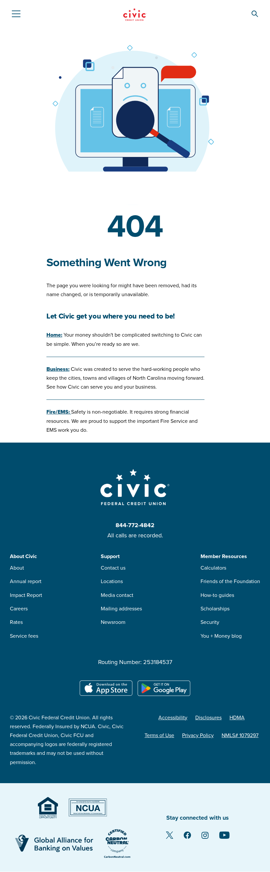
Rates (16, 622)
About (17, 568)
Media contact (117, 595)
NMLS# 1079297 (240, 735)
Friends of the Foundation (230, 581)
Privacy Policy (198, 735)
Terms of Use (159, 735)
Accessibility (172, 717)
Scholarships (215, 608)
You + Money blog (221, 636)
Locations (112, 581)
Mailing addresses (121, 608)
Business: (57, 369)
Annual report (25, 581)
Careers (19, 608)
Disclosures (208, 717)
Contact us (113, 568)
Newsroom (113, 622)
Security (210, 622)
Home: (54, 335)
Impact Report (26, 595)
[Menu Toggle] (16, 14)
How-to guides (217, 595)
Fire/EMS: (58, 412)
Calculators (213, 568)
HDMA (237, 717)
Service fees (24, 636)
